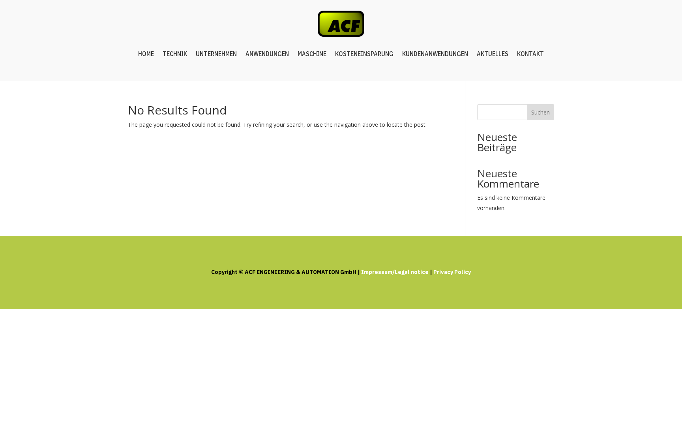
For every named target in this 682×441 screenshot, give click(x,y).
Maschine (312, 54)
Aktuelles (492, 54)
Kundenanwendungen (435, 54)
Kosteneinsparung (364, 54)
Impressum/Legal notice (395, 272)
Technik (175, 54)
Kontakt (530, 54)
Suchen (540, 112)
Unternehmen (216, 54)
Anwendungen (267, 54)
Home (146, 54)
